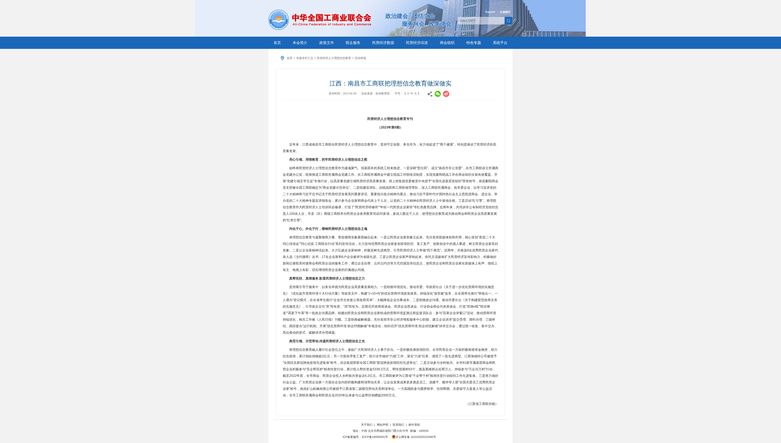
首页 (277, 43)
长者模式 (505, 11)
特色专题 (473, 43)
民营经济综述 (417, 43)
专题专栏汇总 (304, 58)
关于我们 (367, 424)
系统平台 (500, 43)
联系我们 (398, 424)
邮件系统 (414, 424)
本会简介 (300, 43)
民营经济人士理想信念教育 (334, 58)
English (490, 11)
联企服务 (353, 43)
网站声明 (382, 424)
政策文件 (326, 43)
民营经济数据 (383, 43)
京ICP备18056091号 (375, 437)
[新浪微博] (446, 94)
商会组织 (447, 43)
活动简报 (360, 58)
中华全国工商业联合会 (319, 19)
